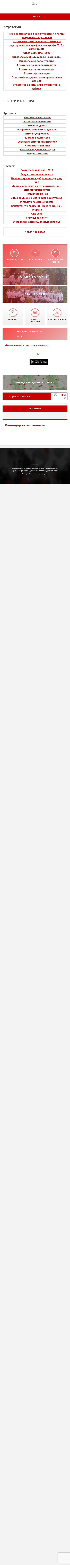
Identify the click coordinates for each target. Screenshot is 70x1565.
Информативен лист (37, 145)
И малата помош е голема (36, 201)
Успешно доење (37, 125)
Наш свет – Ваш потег (37, 117)
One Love (36, 213)
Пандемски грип (37, 153)
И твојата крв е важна (37, 121)
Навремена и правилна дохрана (37, 129)
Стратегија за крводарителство (37, 65)
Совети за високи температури (37, 141)
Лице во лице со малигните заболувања (36, 197)
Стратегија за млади (37, 73)
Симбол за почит (37, 217)
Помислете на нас (37, 193)
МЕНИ (36, 16)
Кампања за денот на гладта (37, 149)
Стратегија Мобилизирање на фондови (36, 56)
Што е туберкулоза (37, 133)
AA (46, 474)
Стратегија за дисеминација (36, 69)
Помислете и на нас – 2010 (37, 170)
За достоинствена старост (37, 174)
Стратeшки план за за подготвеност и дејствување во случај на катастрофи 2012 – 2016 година (37, 45)
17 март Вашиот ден (37, 137)
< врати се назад (35, 231)
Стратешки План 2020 (36, 52)
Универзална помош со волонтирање (36, 221)
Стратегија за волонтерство (36, 61)
